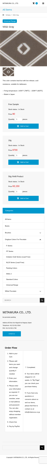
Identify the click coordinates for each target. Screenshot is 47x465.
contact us (12, 334)
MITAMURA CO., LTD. (10, 3)
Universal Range (10, 21)
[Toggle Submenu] (40, 232)
